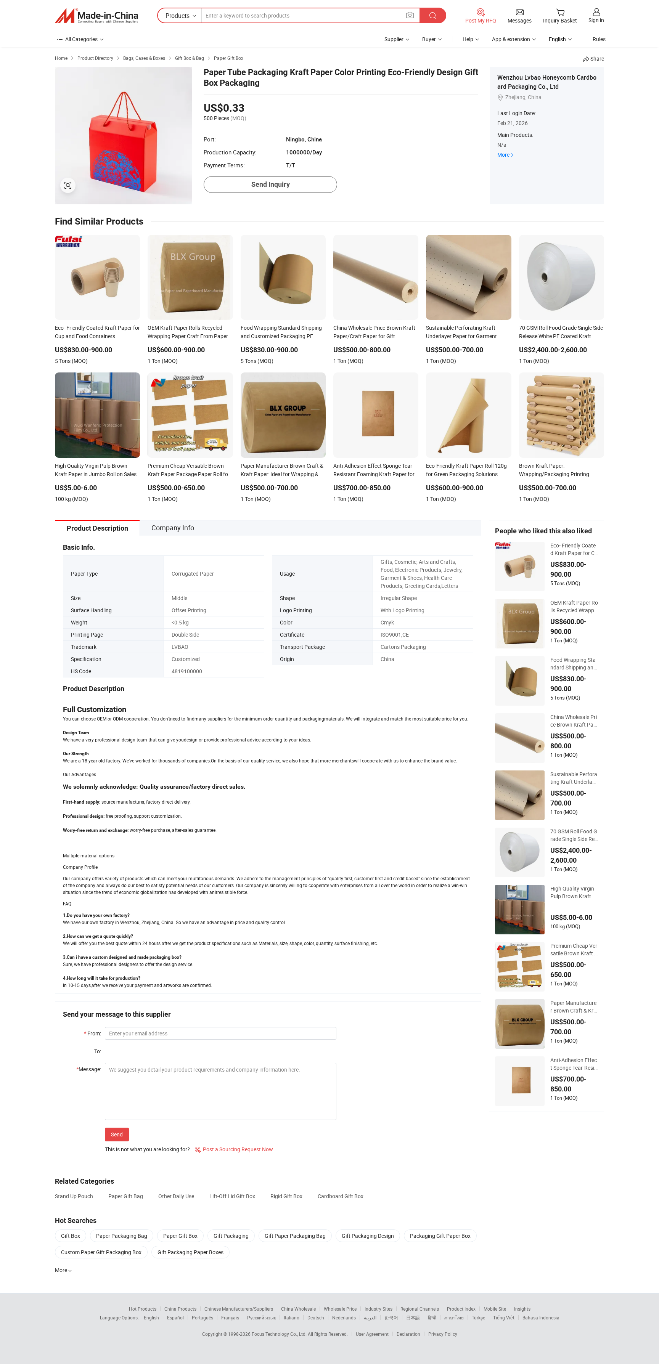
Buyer (429, 39)
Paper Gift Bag (125, 1196)
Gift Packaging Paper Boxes (190, 1252)
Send (117, 1134)
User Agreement (372, 1334)
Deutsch (315, 1317)
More (503, 154)
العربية (370, 1317)
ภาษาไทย (454, 1317)
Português (202, 1317)
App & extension (511, 39)
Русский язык (261, 1317)
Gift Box (70, 1235)
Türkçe (478, 1317)
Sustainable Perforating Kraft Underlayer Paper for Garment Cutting (574, 778)
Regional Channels (419, 1309)
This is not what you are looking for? (147, 1149)
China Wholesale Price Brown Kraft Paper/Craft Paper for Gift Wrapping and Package (574, 721)
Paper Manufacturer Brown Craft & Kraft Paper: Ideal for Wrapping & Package (573, 1006)
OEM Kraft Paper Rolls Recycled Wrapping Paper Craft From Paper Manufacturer (574, 606)
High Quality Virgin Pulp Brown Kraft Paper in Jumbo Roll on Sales (573, 892)
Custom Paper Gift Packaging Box (101, 1252)
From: (92, 1033)
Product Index (461, 1309)
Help (468, 39)
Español (175, 1317)
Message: (88, 1069)
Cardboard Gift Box (340, 1196)
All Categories (81, 39)
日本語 (413, 1317)
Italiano (291, 1317)
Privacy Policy (442, 1334)
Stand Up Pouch (74, 1196)
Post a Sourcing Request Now (234, 1149)
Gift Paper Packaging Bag (295, 1235)
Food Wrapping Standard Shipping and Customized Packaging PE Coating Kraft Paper (574, 663)
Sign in (596, 20)
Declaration (408, 1334)
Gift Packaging (231, 1235)
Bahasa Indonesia (540, 1317)
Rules (599, 39)
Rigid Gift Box (286, 1196)
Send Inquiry (270, 184)
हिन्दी (432, 1317)
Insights (522, 1309)
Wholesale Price (340, 1309)
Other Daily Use (176, 1196)
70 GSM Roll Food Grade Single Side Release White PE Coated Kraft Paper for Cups (573, 835)
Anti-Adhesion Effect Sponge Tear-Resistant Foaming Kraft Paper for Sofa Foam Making (573, 1064)
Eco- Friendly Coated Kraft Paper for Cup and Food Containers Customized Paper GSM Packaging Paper (574, 549)
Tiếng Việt (503, 1317)
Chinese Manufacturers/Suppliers (238, 1309)
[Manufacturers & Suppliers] (96, 16)
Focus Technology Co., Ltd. (280, 1334)
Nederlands (344, 1317)
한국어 (391, 1317)
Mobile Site (495, 1309)
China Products (180, 1309)
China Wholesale (298, 1309)
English (151, 1317)
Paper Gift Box (180, 1235)
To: (97, 1051)
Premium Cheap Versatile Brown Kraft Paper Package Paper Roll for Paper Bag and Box (574, 949)
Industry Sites (378, 1309)
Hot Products (142, 1309)
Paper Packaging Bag (121, 1235)
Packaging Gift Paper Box (440, 1235)
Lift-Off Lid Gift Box (232, 1196)
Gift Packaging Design (368, 1235)
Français (230, 1317)
